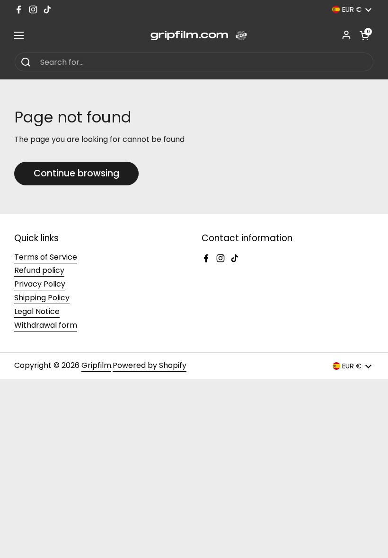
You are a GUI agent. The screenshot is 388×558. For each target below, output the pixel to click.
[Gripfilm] (194, 35)
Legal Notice (37, 311)
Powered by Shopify (149, 365)
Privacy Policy (39, 284)
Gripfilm (96, 365)
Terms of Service (45, 257)
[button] (364, 35)
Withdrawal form (45, 325)
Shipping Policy (42, 297)
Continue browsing (76, 173)
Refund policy (39, 270)
